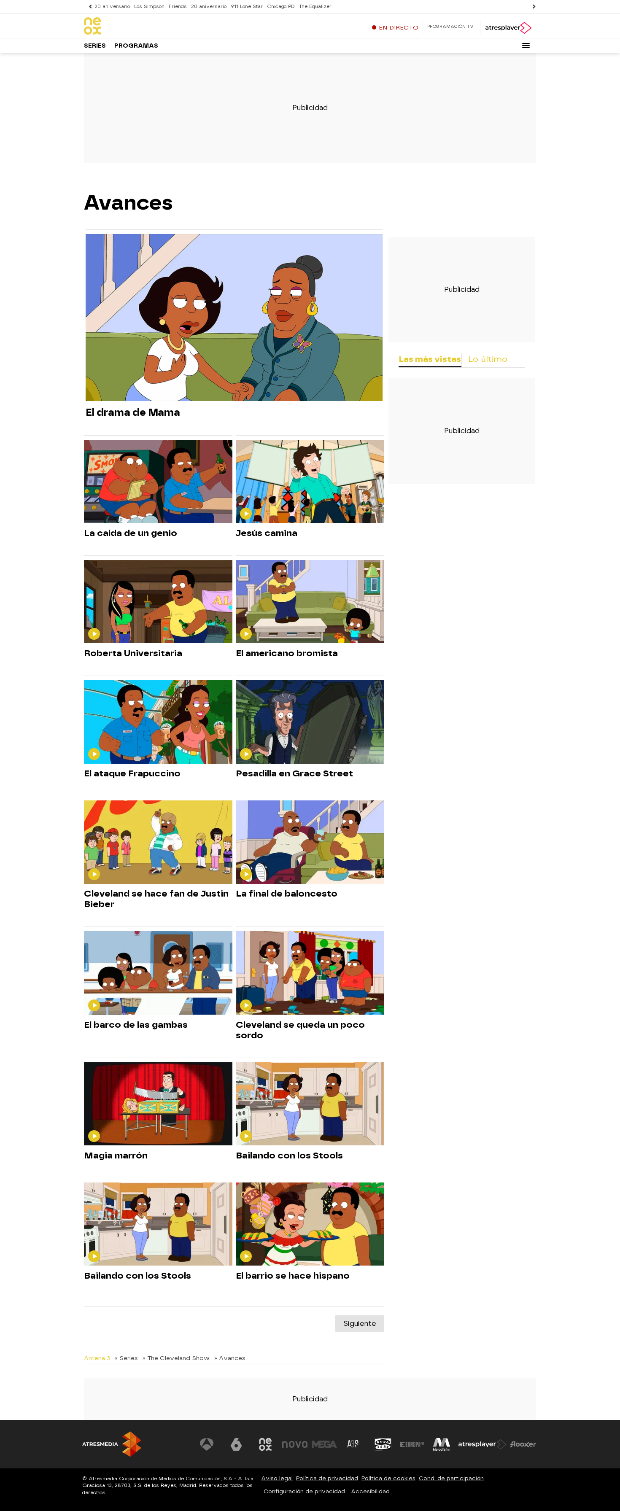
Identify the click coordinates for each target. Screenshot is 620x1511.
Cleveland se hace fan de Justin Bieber (156, 899)
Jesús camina (266, 533)
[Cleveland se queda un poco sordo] (310, 973)
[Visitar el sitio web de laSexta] (236, 1444)
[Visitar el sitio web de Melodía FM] (441, 1444)
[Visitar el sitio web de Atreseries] (353, 1444)
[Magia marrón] (158, 1104)
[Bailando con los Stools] (310, 1104)
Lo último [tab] (487, 359)
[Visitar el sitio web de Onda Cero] (383, 1444)
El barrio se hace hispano (293, 1276)
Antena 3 (97, 1358)
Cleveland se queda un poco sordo (300, 1030)
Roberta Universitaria (133, 653)
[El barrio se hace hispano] (310, 1224)
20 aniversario (112, 6)
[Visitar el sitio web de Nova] (294, 1444)
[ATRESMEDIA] (111, 1444)
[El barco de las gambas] (158, 973)
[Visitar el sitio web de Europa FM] (412, 1444)
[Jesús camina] (310, 482)
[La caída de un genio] (158, 482)
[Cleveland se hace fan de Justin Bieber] (158, 842)
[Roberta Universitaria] (158, 602)
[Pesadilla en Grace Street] (310, 722)
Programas (136, 45)
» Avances (229, 1358)
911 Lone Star (247, 6)
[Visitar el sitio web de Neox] (265, 1444)
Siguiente (359, 1324)
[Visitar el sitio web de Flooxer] (523, 1444)
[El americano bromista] (310, 602)
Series (95, 45)
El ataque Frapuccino (132, 773)
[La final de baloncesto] (310, 842)
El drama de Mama (133, 412)
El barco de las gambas (136, 1025)
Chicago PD (281, 6)
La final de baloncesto (286, 894)
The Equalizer (315, 6)
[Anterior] (88, 6)
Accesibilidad (370, 1491)
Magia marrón (116, 1155)
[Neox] (136, 26)
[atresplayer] (508, 28)
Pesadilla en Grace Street (294, 773)
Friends (178, 6)
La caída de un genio (130, 533)
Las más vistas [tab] (430, 359)
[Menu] (526, 45)
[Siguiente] (532, 6)
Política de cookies (388, 1478)
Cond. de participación (451, 1478)
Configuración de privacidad (304, 1491)
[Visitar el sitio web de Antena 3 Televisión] (206, 1444)
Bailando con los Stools (289, 1155)
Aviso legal (277, 1478)
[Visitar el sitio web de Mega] (324, 1444)
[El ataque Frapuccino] (158, 722)
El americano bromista (287, 653)
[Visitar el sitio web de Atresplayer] (482, 1444)
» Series (126, 1358)
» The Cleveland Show (176, 1358)
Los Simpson (149, 6)
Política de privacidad (327, 1478)
